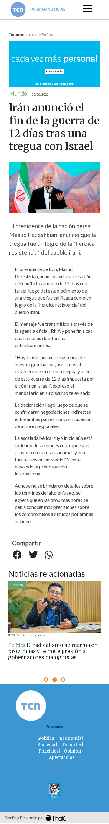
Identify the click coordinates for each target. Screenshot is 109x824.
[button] (45, 679)
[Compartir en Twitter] (33, 554)
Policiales (48, 751)
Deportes (72, 744)
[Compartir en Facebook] (17, 554)
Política (47, 34)
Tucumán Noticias (23, 34)
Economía (70, 738)
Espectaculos (60, 757)
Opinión (72, 751)
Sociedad (47, 744)
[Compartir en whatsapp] (49, 554)
